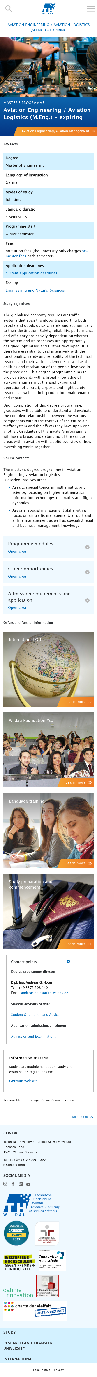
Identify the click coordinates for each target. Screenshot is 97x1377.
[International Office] (48, 669)
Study (9, 1332)
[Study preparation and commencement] (48, 911)
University (14, 1348)
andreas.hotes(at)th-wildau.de (44, 993)
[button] (8, 9)
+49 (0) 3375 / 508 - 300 (27, 1159)
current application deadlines (31, 273)
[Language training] (48, 830)
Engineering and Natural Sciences (35, 290)
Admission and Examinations (33, 1036)
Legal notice (41, 1370)
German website (23, 1081)
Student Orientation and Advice (35, 1014)
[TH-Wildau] (49, 13)
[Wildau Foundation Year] (48, 749)
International (18, 1359)
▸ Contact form (14, 1165)
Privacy (59, 1370)
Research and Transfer (28, 1343)
